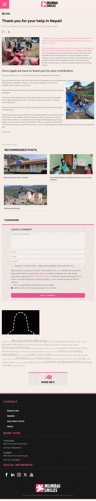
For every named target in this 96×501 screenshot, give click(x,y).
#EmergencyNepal (12, 208)
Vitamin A (18, 362)
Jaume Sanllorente (80, 355)
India (70, 355)
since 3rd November (69, 38)
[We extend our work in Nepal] (25, 164)
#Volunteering (10, 351)
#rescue (58, 345)
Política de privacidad (51, 495)
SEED (84, 359)
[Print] (10, 31)
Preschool (43, 358)
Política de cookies (66, 495)
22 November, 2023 (34, 26)
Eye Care (23, 355)
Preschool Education (58, 359)
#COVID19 (50, 342)
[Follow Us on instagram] (19, 474)
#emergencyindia (64, 341)
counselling (75, 351)
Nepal (14, 144)
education (10, 354)
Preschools (69, 359)
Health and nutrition (40, 354)
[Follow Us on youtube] (31, 474)
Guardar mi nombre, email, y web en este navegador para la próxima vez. (44, 266)
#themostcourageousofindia (51, 348)
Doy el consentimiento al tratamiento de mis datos (33, 285)
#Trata (84, 348)
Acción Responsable (25, 352)
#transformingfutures (70, 348)
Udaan (5, 362)
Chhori (54, 352)
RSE (79, 359)
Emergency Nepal (50, 26)
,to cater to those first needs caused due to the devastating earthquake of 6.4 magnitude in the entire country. (67, 40)
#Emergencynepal (80, 341)
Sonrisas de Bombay (12, 26)
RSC (75, 359)
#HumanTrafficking (12, 344)
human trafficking (61, 355)
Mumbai (22, 358)
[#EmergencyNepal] (25, 195)
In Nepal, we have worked (52, 38)
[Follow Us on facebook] (6, 474)
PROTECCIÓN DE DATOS (41, 276)
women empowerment (62, 362)
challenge (48, 351)
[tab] (47, 410)
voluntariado (28, 362)
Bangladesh (38, 351)
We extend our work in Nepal (16, 177)
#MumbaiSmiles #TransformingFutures (38, 345)
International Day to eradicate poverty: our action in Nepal (71, 179)
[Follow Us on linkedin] (13, 474)
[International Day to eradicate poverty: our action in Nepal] (71, 164)
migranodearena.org (8, 359)
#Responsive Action (70, 345)
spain (89, 359)
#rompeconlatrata (15, 348)
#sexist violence (35, 348)
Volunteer (39, 362)
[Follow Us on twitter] (25, 474)
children (62, 351)
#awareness (6, 342)
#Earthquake (7, 144)
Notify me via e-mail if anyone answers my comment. (35, 288)
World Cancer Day (18, 366)
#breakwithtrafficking (29, 341)
